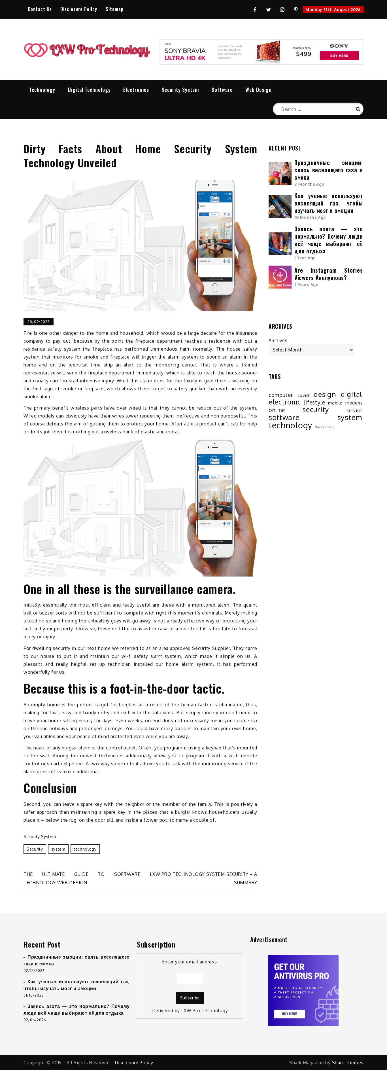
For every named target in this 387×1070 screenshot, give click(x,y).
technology (85, 849)
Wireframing (325, 427)
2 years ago (306, 284)
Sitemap (115, 9)
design (325, 394)
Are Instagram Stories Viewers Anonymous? (328, 274)
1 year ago (305, 257)
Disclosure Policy (78, 9)
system (58, 849)
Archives (278, 340)
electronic (285, 402)
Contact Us (40, 9)
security (35, 849)
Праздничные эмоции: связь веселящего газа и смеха (328, 169)
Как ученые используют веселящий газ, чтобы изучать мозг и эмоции (328, 203)
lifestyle (314, 402)
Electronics (136, 89)
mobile (335, 402)
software (284, 417)
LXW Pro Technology (204, 1010)
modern (353, 403)
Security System (180, 89)
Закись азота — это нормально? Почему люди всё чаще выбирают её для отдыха (328, 239)
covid (303, 395)
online (277, 410)
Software (222, 89)
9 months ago (309, 184)
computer (281, 394)
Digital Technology (89, 89)
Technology (42, 89)
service (354, 410)
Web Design (258, 89)
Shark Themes (347, 1062)
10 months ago (310, 217)
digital (351, 394)
